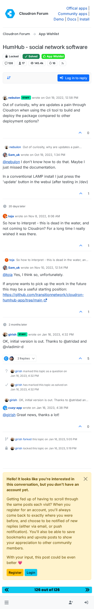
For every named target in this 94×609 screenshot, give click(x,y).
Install (84, 19)
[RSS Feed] (62, 63)
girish (12, 334)
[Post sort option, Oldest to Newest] (9, 78)
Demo (59, 19)
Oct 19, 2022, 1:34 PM (49, 155)
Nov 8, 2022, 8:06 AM (44, 216)
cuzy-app (15, 407)
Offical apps (76, 8)
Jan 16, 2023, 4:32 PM (58, 334)
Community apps (72, 13)
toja (11, 216)
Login (31, 572)
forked (27, 439)
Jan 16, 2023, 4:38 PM (52, 407)
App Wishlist (55, 56)
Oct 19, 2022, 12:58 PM (62, 97)
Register (15, 572)
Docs (71, 19)
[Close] (85, 479)
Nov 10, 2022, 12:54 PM (51, 267)
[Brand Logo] (10, 13)
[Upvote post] (80, 132)
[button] (6, 602)
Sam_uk (14, 155)
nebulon (14, 97)
